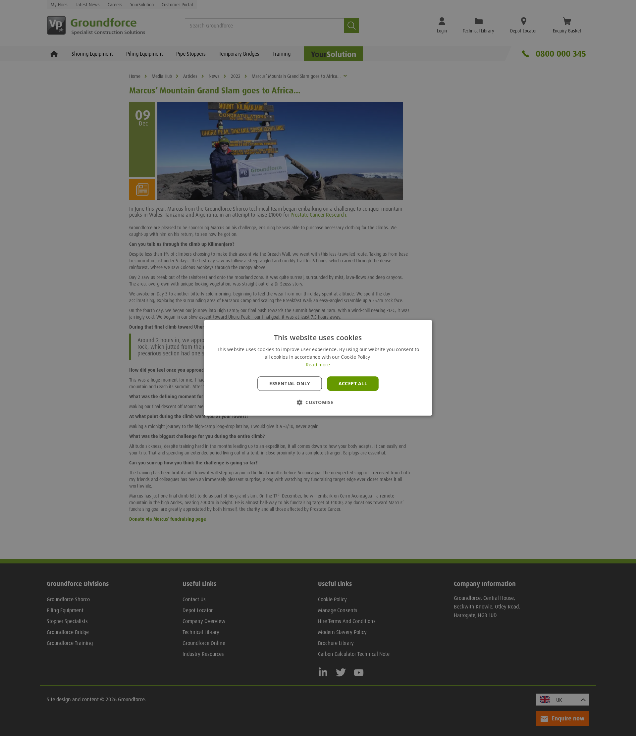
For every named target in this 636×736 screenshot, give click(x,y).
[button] (318, 402)
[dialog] (318, 368)
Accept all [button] (353, 383)
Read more (318, 365)
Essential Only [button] (289, 383)
